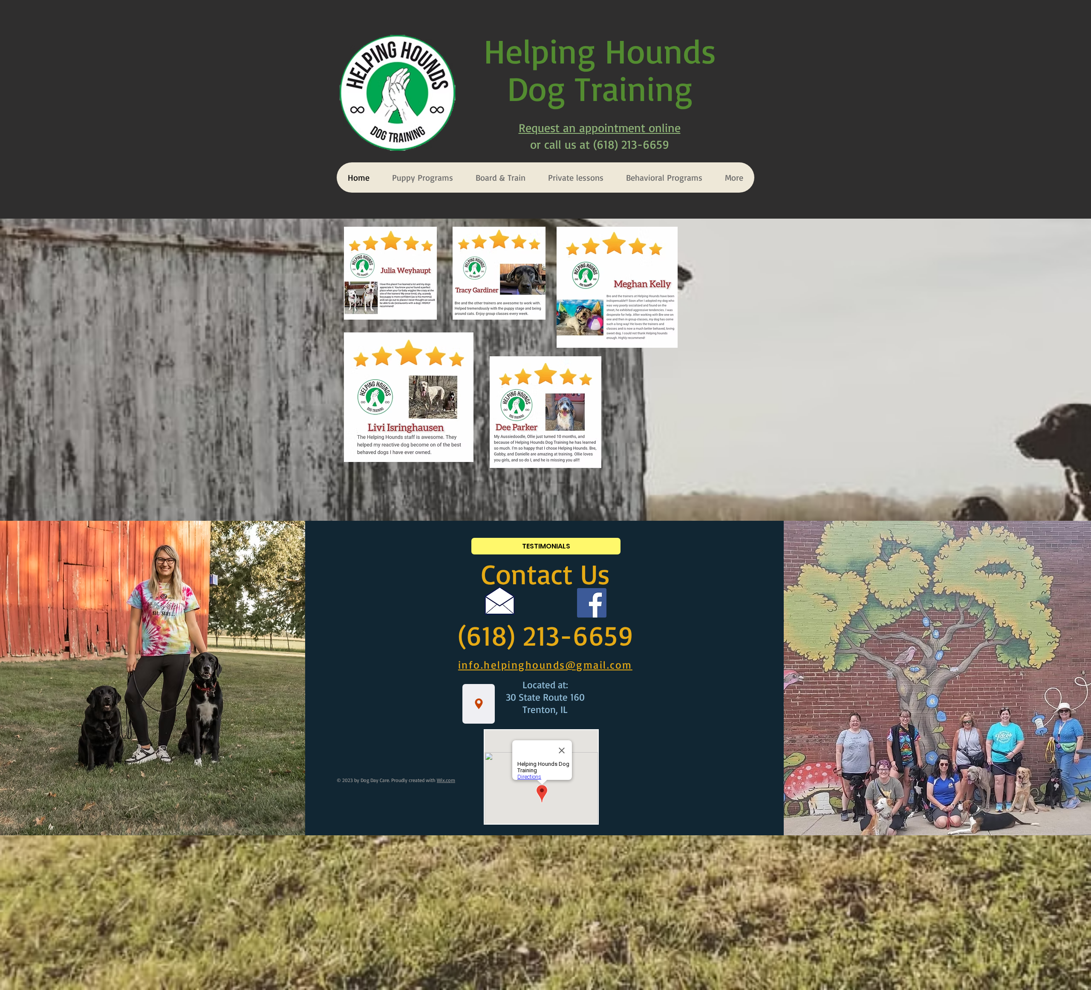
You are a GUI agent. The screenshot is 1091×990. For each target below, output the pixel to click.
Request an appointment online (600, 127)
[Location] (478, 704)
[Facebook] (591, 603)
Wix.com (446, 780)
